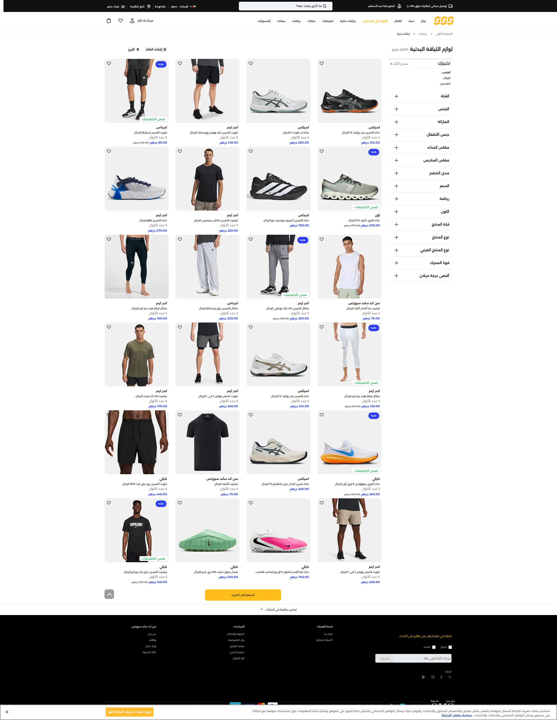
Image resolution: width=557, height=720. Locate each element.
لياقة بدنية (403, 33)
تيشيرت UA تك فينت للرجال (151, 396)
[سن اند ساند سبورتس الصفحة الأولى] (444, 20)
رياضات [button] (296, 21)
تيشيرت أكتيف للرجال (226, 484)
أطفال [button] (398, 21)
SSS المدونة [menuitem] (149, 652)
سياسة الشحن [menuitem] (237, 652)
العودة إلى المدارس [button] (375, 21)
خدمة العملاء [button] (325, 626)
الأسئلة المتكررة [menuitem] (324, 640)
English (160, 6)
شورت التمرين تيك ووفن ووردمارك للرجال (214, 132)
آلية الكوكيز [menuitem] (238, 658)
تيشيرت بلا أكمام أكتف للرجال (363, 308)
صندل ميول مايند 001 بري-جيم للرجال (216, 572)
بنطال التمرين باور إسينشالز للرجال (218, 308)
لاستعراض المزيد (243, 595)
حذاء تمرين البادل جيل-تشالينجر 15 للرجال (285, 484)
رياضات (422, 33)
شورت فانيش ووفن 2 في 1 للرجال (218, 396)
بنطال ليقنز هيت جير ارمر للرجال (149, 308)
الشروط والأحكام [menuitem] (235, 633)
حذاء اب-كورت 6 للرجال (296, 132)
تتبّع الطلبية (137, 6)
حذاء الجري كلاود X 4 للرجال (364, 220)
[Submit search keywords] (328, 6)
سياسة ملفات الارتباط (457, 715)
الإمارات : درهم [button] (180, 6)
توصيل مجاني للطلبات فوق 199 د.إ (427, 6)
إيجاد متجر (113, 6)
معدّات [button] (281, 21)
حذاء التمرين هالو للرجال (153, 220)
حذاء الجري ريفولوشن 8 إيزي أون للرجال (357, 484)
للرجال (443, 646)
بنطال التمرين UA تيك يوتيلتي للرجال (287, 308)
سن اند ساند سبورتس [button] (143, 626)
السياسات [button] (239, 626)
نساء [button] (411, 21)
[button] (156, 49)
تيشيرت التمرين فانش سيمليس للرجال (216, 220)
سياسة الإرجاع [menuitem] (237, 646)
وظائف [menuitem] (152, 640)
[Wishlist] (120, 20)
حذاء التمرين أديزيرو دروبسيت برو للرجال (286, 220)
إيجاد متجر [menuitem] (151, 646)
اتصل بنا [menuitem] (328, 633)
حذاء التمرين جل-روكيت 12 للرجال (361, 132)
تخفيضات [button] (328, 21)
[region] (278, 712)
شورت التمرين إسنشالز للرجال (150, 132)
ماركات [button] (311, 21)
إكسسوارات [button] (264, 21)
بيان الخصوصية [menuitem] (236, 640)
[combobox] (285, 6)
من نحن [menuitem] (152, 633)
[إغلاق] (7, 712)
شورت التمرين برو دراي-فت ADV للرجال (144, 484)
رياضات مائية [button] (348, 21)
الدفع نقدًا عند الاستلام (381, 6)
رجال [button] (423, 21)
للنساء (427, 646)
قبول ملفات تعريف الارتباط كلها (129, 711)
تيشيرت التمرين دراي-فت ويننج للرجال (145, 572)
